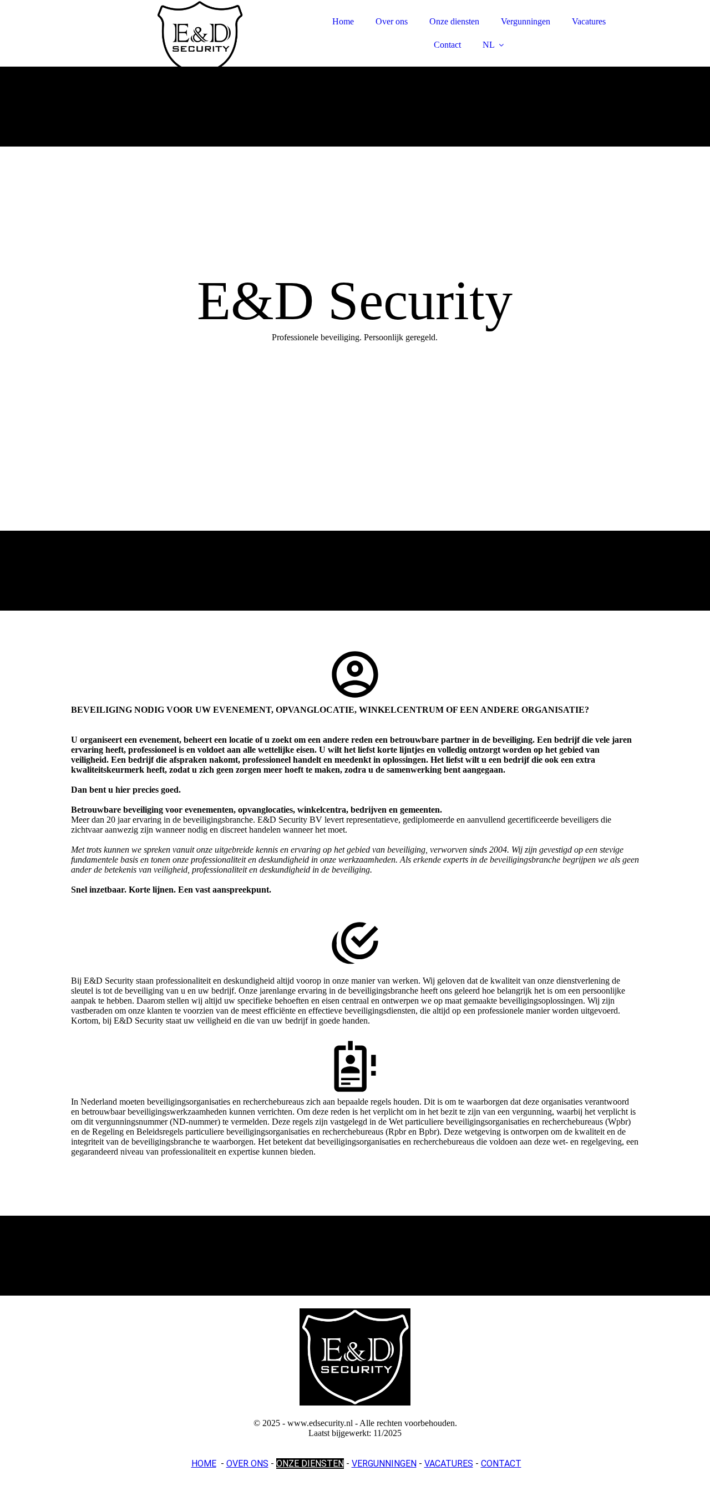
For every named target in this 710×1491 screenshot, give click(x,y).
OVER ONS (247, 1463)
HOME (203, 1463)
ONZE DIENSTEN (310, 1463)
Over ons (392, 21)
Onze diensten (454, 21)
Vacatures (589, 21)
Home (343, 21)
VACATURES (448, 1463)
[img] (168, 39)
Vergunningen (525, 21)
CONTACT (501, 1463)
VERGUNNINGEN (384, 1463)
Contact (447, 44)
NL (489, 44)
